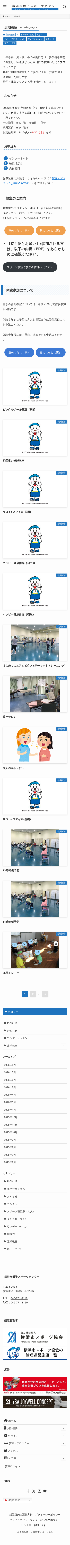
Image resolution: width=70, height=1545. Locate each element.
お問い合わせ (41, 1525)
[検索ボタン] (65, 7)
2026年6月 (10, 1080)
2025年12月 (10, 1117)
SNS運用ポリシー (50, 1519)
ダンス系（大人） (35, 39)
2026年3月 (10, 1102)
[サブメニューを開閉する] (63, 1045)
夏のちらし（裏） (51, 352)
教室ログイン (12, 1466)
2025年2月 (10, 1154)
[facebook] (26, 1490)
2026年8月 (10, 1065)
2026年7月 (10, 1072)
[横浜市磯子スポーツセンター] (35, 7)
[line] (43, 1490)
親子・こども (10, 43)
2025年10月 (10, 1132)
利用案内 (13, 1435)
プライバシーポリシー (47, 1514)
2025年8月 (10, 1147)
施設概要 (12, 1428)
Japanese (14, 1500)
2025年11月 (10, 1124)
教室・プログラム (19, 1443)
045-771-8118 (19, 1298)
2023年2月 (10, 1162)
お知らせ (12, 1030)
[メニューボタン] (5, 7)
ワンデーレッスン (17, 1038)
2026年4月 (10, 1094)
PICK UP (12, 1023)
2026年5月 (10, 1087)
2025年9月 (10, 1139)
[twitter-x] (32, 1490)
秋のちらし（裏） (51, 230)
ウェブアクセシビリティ (24, 1519)
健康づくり (50, 39)
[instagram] (37, 1490)
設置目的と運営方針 (21, 1514)
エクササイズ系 (27, 34)
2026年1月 (10, 1109)
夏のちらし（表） (19, 352)
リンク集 (26, 1525)
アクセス (13, 1450)
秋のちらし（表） (19, 230)
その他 (12, 1458)
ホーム (12, 1420)
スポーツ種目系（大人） (14, 39)
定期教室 (12, 1045)
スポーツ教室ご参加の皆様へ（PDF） (30, 267)
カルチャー (41, 34)
